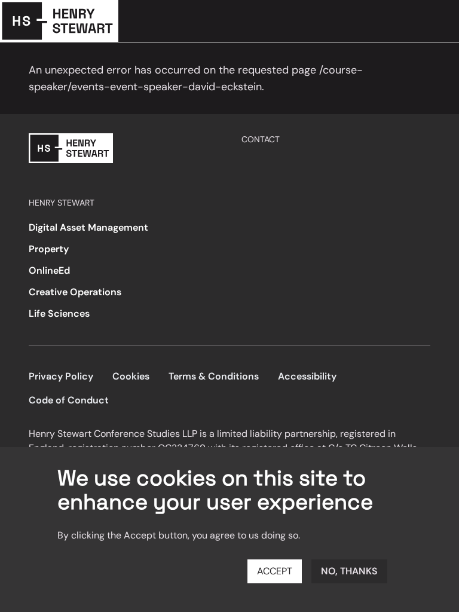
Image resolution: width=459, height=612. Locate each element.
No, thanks (349, 571)
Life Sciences (59, 313)
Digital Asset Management (88, 227)
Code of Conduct (69, 400)
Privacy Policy (61, 376)
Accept (274, 571)
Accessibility (307, 376)
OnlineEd (49, 270)
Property (49, 249)
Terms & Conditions (214, 376)
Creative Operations (75, 292)
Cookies (130, 376)
